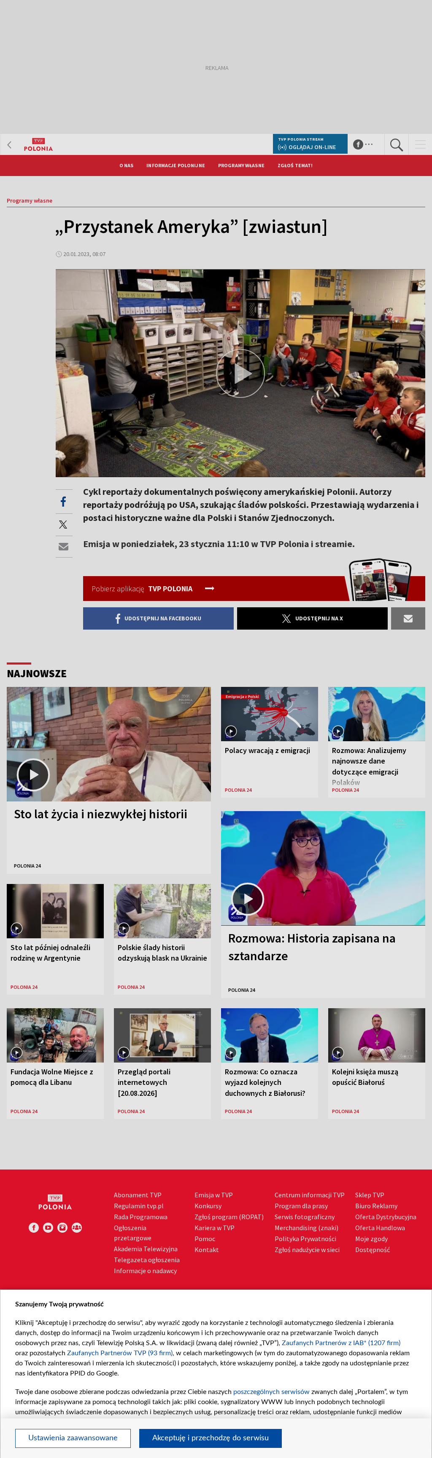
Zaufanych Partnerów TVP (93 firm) (120, 1353)
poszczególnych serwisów (271, 1392)
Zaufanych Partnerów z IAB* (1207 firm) (341, 1343)
